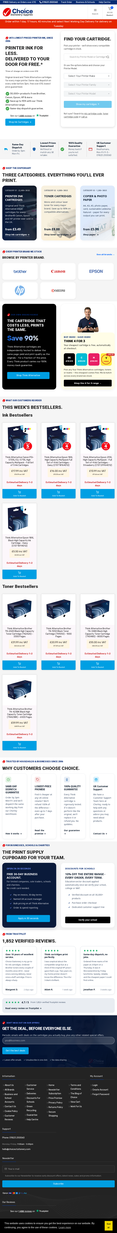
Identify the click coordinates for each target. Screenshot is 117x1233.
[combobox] (88, 57)
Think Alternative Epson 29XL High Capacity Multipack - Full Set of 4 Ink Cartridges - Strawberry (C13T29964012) (97, 461)
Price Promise (55, 1098)
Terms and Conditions (76, 1087)
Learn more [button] (65, 1227)
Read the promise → (40, 832)
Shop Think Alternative (28, 375)
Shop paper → (91, 234)
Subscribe (58, 1183)
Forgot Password (100, 1094)
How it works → (13, 833)
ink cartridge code (93, 113)
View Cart (75, 1102)
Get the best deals (15, 1050)
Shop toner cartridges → (57, 234)
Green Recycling (31, 1108)
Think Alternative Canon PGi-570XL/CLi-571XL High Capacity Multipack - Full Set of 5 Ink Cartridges (19, 461)
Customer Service (32, 1087)
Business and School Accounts (11, 1098)
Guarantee (32, 1115)
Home (51, 1085)
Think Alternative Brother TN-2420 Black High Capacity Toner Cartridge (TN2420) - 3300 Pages (19, 632)
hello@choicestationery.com (16, 1149)
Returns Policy (56, 1107)
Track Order (66, 2)
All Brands (9, 1089)
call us (84, 117)
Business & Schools (85, 2)
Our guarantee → (72, 832)
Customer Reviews (10, 1117)
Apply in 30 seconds (28, 918)
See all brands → (106, 254)
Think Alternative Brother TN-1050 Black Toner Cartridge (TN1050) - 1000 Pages (59, 632)
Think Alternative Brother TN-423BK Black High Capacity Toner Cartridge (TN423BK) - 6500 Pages (19, 713)
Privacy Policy (55, 1102)
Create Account (100, 1089)
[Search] (108, 57)
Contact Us (10, 1106)
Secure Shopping (53, 1114)
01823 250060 (50, 2)
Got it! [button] (109, 1226)
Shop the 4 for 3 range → (87, 383)
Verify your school (87, 919)
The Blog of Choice (76, 1095)
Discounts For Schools (33, 1100)
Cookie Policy (11, 1111)
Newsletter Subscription (55, 1091)
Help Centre (104, 2)
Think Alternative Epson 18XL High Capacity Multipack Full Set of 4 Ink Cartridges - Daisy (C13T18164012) (58, 461)
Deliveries (31, 1093)
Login (95, 1085)
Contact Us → (100, 833)
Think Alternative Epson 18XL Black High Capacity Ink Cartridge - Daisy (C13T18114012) (19, 541)
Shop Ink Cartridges (19, 122)
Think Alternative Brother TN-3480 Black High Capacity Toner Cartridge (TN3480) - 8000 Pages (97, 632)
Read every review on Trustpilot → (23, 1008)
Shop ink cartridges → (17, 234)
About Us (9, 1085)
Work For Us (76, 1106)
